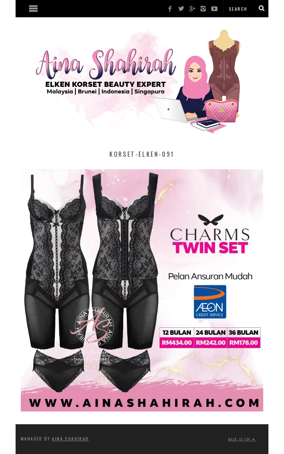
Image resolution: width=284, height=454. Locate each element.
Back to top (240, 439)
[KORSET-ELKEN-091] (142, 409)
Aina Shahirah (70, 439)
